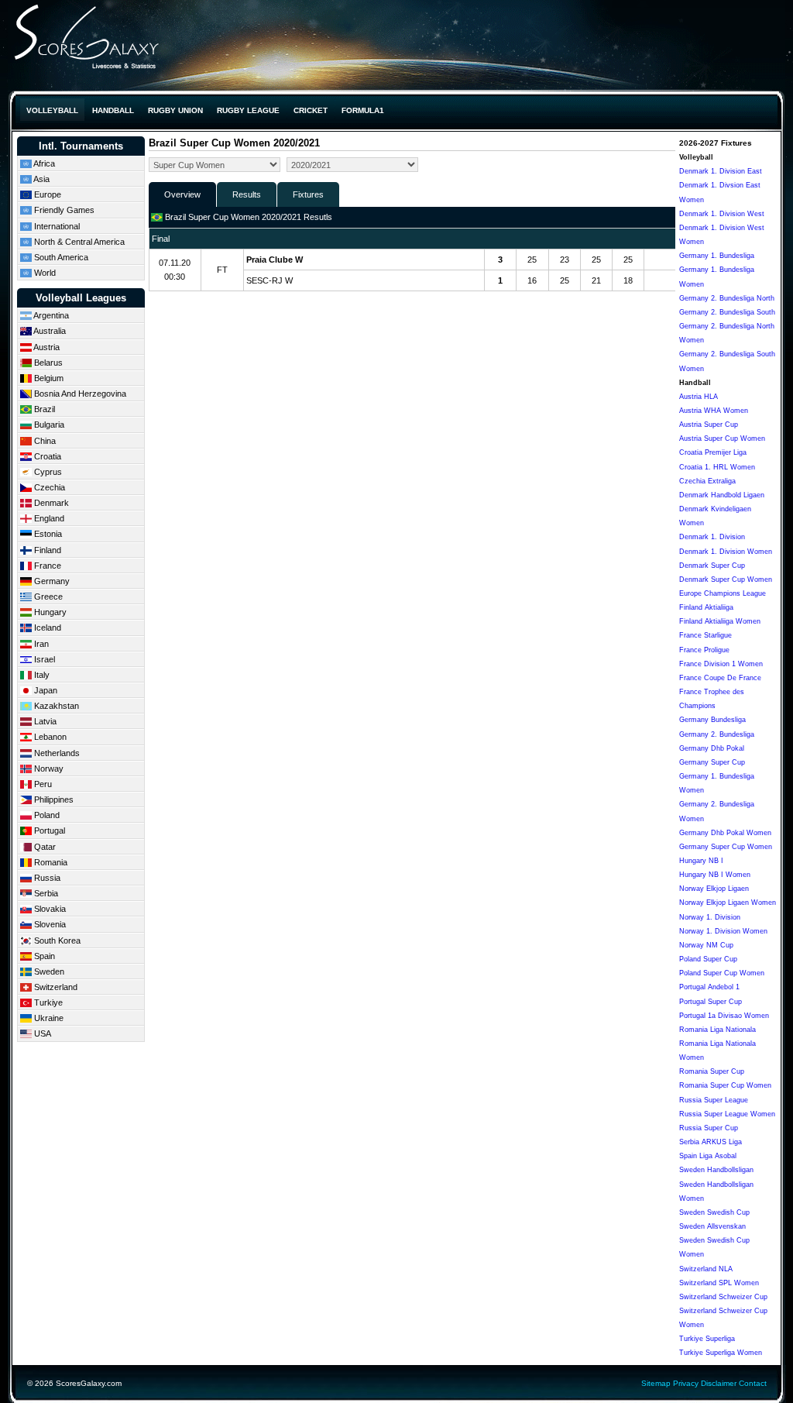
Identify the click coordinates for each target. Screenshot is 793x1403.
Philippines (53, 799)
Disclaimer (718, 1383)
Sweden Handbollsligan (716, 1170)
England (48, 518)
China (44, 440)
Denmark (50, 502)
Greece (47, 596)
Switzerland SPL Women (719, 1283)
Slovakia (49, 908)
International (56, 226)
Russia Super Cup (708, 1128)
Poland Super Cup (708, 959)
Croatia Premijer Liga (713, 452)
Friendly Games (63, 210)
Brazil (43, 409)
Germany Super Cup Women (725, 847)
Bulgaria (48, 424)
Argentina (50, 315)
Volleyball (52, 110)
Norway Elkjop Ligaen (714, 888)
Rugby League (248, 110)
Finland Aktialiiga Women (719, 621)
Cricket (311, 110)
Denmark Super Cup (712, 565)
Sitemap (656, 1383)
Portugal (48, 830)
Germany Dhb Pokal (711, 748)
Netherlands (56, 753)
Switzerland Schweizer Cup (723, 1297)
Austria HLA (698, 397)
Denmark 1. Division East (720, 171)
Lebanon (49, 736)
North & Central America (78, 241)
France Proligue (704, 650)
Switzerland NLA (706, 1269)
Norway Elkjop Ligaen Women (727, 902)
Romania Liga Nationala (717, 1029)
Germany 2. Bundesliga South (727, 312)
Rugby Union (175, 110)
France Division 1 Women (721, 664)
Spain (43, 956)
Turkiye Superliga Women (720, 1353)
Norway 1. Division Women (723, 931)
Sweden (48, 971)
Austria (46, 347)
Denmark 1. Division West (721, 214)
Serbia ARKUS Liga (710, 1142)
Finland (46, 550)
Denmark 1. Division (712, 537)
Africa (43, 163)
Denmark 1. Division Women (725, 551)
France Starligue (705, 635)
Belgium (48, 378)
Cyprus (47, 471)
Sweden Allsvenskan (712, 1226)
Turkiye (47, 1002)
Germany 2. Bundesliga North (726, 298)
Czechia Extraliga (707, 481)
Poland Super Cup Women (721, 973)
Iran (40, 643)
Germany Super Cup (712, 762)
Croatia (46, 456)
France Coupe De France (720, 678)
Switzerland (54, 987)
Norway (48, 768)
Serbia (45, 893)
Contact (753, 1383)
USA (41, 1033)
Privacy (686, 1383)
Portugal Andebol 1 (709, 987)
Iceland (46, 627)
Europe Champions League (722, 593)
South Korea (56, 940)
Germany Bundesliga (712, 720)
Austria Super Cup (708, 424)
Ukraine (48, 1018)
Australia (49, 330)
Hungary (49, 612)
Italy (41, 674)
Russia (46, 877)
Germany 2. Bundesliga (716, 734)
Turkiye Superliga (707, 1339)
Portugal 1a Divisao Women (724, 1016)
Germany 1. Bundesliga (716, 256)
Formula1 (363, 110)
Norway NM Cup (706, 945)
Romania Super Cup (711, 1071)
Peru (42, 784)
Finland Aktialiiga (706, 607)
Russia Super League (713, 1100)
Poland (46, 815)
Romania (49, 862)
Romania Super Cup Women (725, 1085)
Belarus (47, 362)
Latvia (44, 721)
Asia (41, 179)
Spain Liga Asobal (707, 1156)
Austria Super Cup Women (722, 438)
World (44, 272)
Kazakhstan (55, 705)
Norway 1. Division (709, 917)
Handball (113, 110)
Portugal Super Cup (710, 1002)
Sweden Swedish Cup (714, 1212)
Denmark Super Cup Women (725, 579)
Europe (46, 194)
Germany (51, 581)
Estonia (47, 533)
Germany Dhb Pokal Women (725, 833)
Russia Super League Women (727, 1114)
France (46, 565)
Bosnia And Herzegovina (79, 393)
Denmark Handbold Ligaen (721, 495)
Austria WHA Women (713, 410)
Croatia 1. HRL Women (717, 467)
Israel (43, 659)
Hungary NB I (701, 861)
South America (60, 257)
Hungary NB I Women (714, 875)
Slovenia (49, 924)
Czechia (48, 487)
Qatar (44, 846)
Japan (44, 690)
